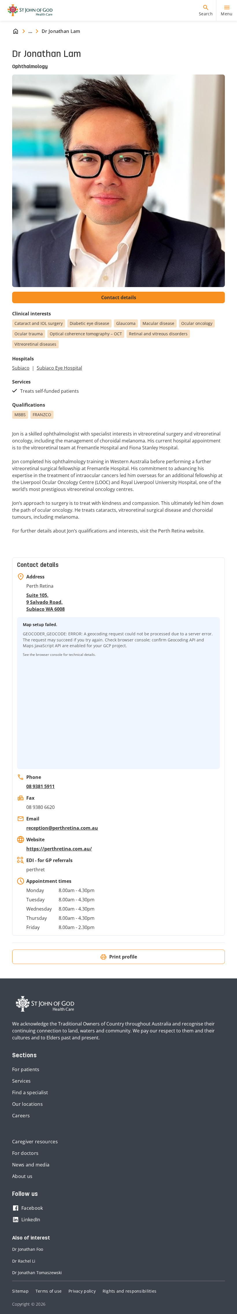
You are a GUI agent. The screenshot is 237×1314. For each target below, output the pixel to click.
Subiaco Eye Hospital (59, 368)
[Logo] (27, 10)
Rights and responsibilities (129, 1291)
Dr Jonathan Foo (27, 1249)
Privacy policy (82, 1291)
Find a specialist (30, 1092)
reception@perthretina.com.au (62, 828)
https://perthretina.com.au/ (59, 849)
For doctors (25, 1153)
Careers (21, 1115)
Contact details (118, 297)
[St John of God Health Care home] (45, 1003)
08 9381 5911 (40, 786)
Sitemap (20, 1291)
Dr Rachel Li (23, 1261)
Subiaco (20, 368)
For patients (26, 1069)
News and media (30, 1165)
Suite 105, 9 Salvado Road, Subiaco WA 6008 (45, 602)
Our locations (27, 1104)
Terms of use (49, 1291)
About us (22, 1176)
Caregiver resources (35, 1141)
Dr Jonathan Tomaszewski (37, 1272)
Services (21, 1081)
